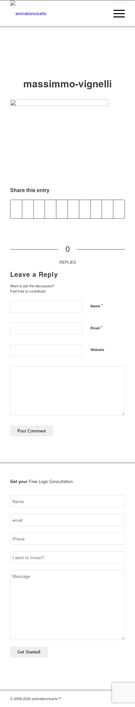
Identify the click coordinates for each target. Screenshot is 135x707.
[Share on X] (27, 209)
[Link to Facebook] (100, 698)
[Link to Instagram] (90, 698)
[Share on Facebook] (16, 209)
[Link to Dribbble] (110, 698)
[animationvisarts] (56, 13)
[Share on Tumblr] (84, 209)
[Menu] (116, 13)
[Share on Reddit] (107, 209)
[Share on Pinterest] (62, 209)
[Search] (100, 13)
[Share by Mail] (119, 209)
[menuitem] (100, 13)
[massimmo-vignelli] (67, 58)
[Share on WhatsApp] (50, 209)
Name (96, 305)
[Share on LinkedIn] (73, 209)
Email (96, 327)
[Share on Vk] (96, 209)
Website (97, 349)
